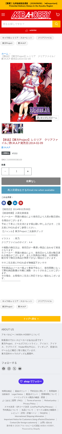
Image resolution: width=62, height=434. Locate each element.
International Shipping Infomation (29, 416)
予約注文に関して (38, 391)
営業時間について (49, 394)
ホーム (5, 54)
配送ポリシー (32, 394)
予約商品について (10, 410)
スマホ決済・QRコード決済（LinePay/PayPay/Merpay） (29, 406)
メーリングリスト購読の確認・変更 (29, 397)
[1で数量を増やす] (28, 171)
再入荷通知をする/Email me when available (31, 190)
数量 (3, 165)
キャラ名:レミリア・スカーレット (17, 37)
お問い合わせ (46, 422)
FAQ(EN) (44, 413)
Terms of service (34, 400)
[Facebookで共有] (4, 203)
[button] (7, 128)
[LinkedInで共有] (15, 203)
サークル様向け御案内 (46, 410)
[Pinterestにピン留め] (21, 203)
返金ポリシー (21, 391)
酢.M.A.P (22, 43)
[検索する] (56, 24)
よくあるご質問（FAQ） (13, 400)
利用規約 (53, 391)
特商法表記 (7, 391)
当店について (27, 410)
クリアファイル (45, 37)
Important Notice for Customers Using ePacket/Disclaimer (29, 419)
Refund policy (50, 400)
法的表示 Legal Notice (12, 394)
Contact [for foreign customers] (23, 422)
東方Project (7, 43)
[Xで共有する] (9, 203)
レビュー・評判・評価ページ (24, 413)
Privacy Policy (29, 403)
